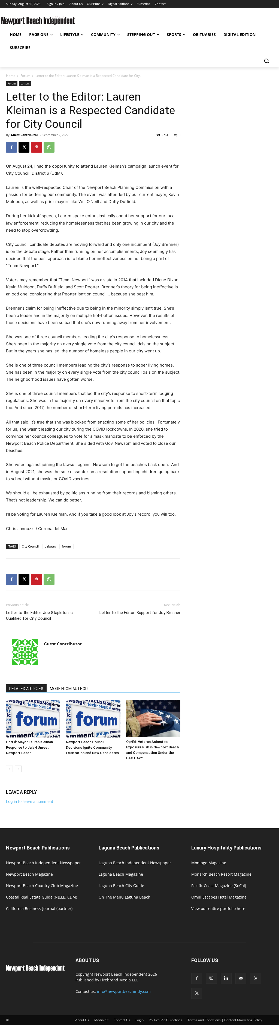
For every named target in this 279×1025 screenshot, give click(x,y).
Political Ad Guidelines (165, 1020)
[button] (266, 60)
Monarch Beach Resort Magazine (221, 874)
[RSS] (255, 978)
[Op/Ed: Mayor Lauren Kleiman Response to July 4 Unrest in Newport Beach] (33, 718)
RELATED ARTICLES (26, 689)
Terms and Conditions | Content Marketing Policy (224, 1020)
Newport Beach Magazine (29, 874)
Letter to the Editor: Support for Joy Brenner (139, 612)
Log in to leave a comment (29, 801)
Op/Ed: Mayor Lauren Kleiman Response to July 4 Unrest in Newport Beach (29, 747)
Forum (25, 75)
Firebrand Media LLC (119, 979)
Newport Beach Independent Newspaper (43, 862)
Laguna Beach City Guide (121, 885)
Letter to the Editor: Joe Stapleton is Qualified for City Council (39, 615)
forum (66, 546)
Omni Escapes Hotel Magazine (219, 897)
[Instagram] (211, 978)
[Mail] (240, 978)
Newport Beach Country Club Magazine (42, 885)
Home (10, 75)
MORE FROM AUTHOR (69, 689)
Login (139, 1020)
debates (50, 546)
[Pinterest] (36, 147)
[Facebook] (11, 147)
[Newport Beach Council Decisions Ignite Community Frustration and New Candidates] (93, 718)
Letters (25, 83)
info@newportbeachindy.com (124, 991)
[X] (24, 147)
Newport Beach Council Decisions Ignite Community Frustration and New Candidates (92, 747)
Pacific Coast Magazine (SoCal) (218, 885)
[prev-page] (9, 769)
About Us (82, 1020)
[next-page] (18, 769)
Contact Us (122, 1020)
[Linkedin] (226, 978)
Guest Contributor (24, 135)
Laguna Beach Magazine (121, 874)
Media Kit (101, 1020)
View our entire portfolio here (218, 908)
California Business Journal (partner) (39, 908)
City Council (30, 546)
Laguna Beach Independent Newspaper (135, 862)
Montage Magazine (208, 862)
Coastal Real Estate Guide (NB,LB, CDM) (41, 897)
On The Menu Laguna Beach (124, 897)
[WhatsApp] (49, 147)
